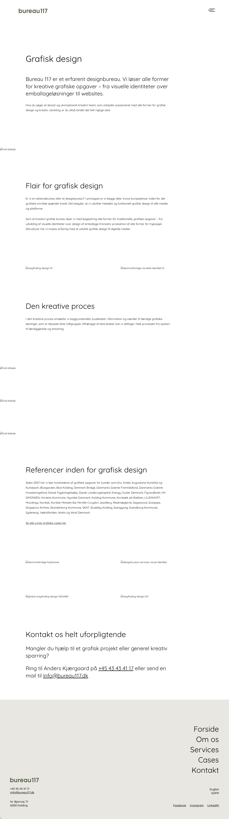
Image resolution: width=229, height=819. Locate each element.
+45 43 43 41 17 (116, 668)
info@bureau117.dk (65, 675)
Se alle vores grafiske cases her (46, 523)
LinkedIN (213, 805)
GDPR (215, 793)
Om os (207, 739)
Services (204, 749)
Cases (208, 759)
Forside (206, 729)
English (214, 789)
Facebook (179, 805)
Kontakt (205, 770)
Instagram (197, 805)
